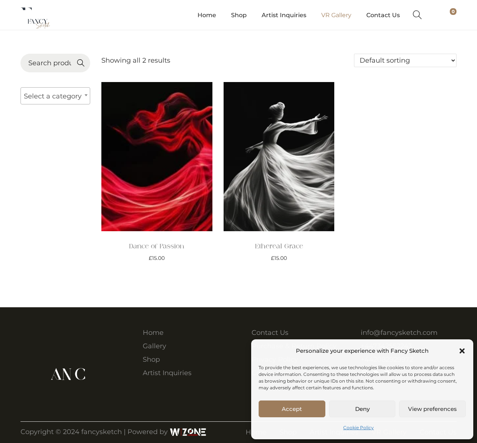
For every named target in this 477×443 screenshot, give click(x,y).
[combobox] (55, 95)
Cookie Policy (358, 427)
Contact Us (270, 333)
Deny (362, 408)
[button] (462, 351)
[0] (446, 14)
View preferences (432, 408)
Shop (151, 359)
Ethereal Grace (279, 246)
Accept (292, 408)
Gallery (154, 346)
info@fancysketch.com (399, 333)
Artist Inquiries (167, 373)
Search (81, 64)
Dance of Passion (156, 246)
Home (153, 333)
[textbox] (55, 96)
